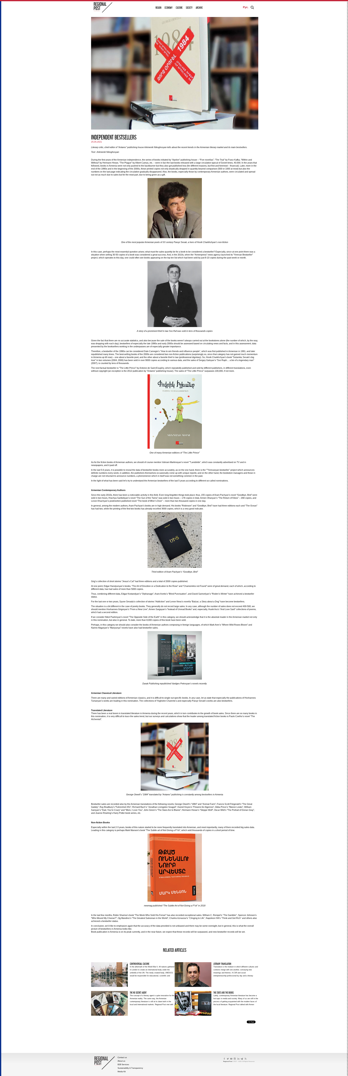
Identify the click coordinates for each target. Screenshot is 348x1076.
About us (121, 1061)
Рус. (245, 7)
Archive (199, 7)
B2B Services (123, 1064)
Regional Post (227, 1061)
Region (158, 7)
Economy (169, 7)
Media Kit (122, 1071)
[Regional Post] (103, 7)
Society (189, 7)
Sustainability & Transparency (130, 1068)
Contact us (122, 1057)
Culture (179, 7)
